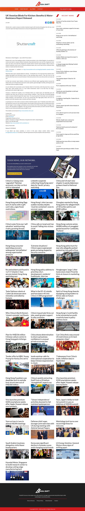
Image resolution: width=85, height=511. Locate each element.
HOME (16, 9)
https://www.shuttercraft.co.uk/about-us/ (19, 123)
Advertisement (48, 500)
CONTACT (40, 9)
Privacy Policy (40, 500)
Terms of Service (31, 500)
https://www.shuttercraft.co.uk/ (26, 110)
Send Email (11, 116)
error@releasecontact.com (12, 132)
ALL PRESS (32, 9)
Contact (56, 500)
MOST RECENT (24, 9)
